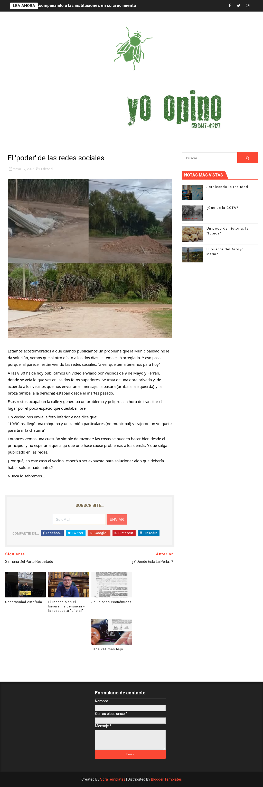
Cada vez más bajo (107, 649)
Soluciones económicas (111, 602)
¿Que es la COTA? (222, 208)
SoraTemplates (112, 779)
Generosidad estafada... (59, 5)
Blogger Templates (166, 779)
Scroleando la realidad (227, 187)
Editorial (47, 169)
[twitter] (238, 6)
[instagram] (247, 6)
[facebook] (229, 6)
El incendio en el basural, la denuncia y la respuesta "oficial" (66, 606)
